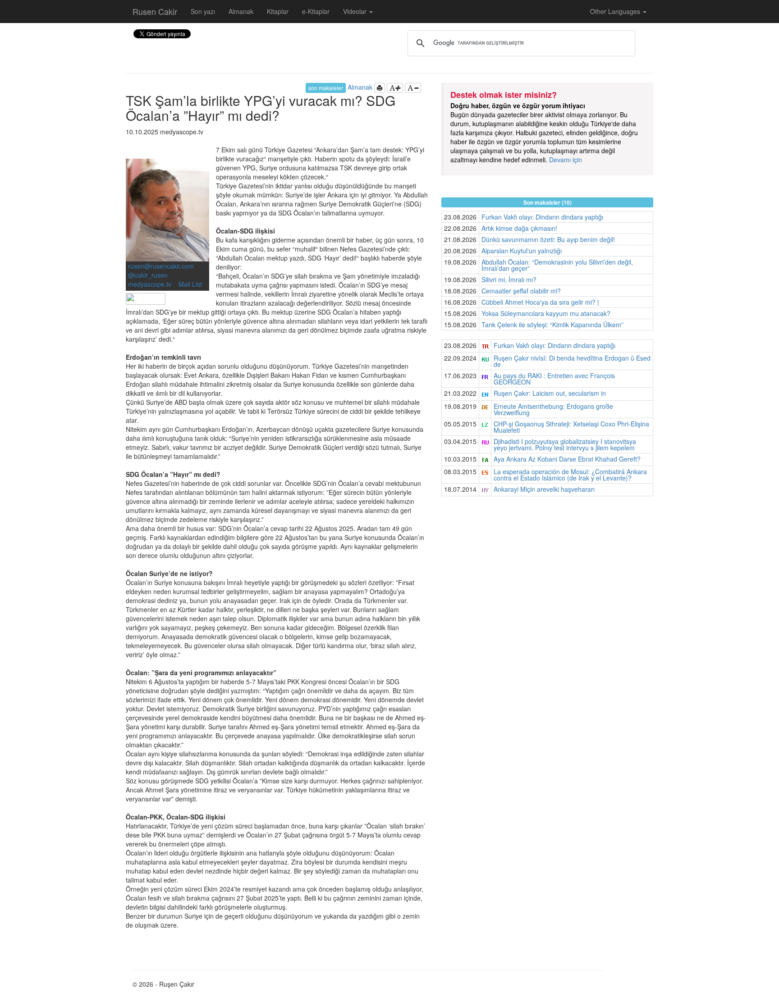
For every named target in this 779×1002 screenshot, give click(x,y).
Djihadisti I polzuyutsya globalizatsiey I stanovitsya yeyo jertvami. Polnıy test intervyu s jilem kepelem (565, 444)
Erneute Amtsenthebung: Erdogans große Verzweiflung (553, 409)
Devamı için (565, 159)
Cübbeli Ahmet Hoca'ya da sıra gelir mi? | (540, 302)
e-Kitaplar (316, 11)
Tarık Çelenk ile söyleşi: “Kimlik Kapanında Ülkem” (552, 324)
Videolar (355, 11)
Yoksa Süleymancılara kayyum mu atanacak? (545, 313)
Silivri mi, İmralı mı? (508, 279)
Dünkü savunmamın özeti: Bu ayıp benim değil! (548, 239)
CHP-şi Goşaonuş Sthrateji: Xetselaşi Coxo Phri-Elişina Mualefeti (571, 427)
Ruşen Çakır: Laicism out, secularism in (550, 393)
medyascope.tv (150, 283)
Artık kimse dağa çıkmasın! (519, 228)
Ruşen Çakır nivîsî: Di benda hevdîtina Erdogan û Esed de (572, 361)
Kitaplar (278, 11)
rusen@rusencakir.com (161, 265)
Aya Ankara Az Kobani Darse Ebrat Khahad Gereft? (567, 458)
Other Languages (616, 11)
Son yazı (203, 11)
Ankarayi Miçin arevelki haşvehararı (544, 489)
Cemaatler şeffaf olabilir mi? (521, 290)
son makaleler (325, 88)
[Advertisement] (547, 568)
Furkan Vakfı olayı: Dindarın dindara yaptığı (542, 216)
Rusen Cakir (155, 11)
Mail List (190, 283)
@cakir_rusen (148, 274)
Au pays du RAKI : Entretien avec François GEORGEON (554, 378)
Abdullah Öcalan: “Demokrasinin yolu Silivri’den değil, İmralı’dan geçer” (557, 265)
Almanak (241, 11)
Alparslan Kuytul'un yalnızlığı (521, 250)
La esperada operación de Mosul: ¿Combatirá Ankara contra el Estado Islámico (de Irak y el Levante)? (570, 474)
